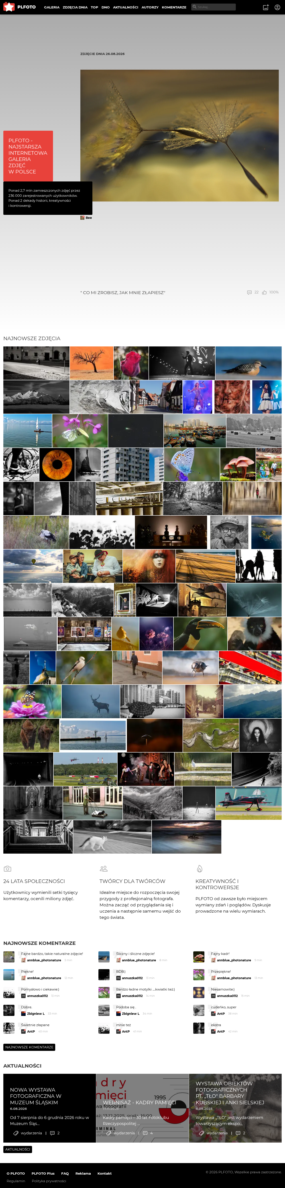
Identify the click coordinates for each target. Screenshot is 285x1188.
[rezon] (85, 634)
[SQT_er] (171, 532)
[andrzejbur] (252, 498)
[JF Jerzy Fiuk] (250, 667)
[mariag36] (157, 600)
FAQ (65, 1173)
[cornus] (33, 803)
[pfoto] (192, 464)
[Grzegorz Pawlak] (43, 667)
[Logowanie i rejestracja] (277, 7)
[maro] (137, 667)
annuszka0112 (132, 978)
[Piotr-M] (28, 769)
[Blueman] (83, 600)
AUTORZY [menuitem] (150, 7)
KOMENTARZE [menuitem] (174, 7)
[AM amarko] (202, 600)
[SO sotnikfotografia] (16, 667)
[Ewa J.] (156, 397)
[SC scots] (99, 397)
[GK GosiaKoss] (205, 566)
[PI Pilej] (182, 363)
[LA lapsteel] (259, 566)
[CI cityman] (204, 701)
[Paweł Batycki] (155, 735)
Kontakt (105, 1173)
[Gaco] (18, 498)
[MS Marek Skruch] (91, 701)
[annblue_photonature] (131, 363)
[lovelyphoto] (32, 701)
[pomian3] (156, 634)
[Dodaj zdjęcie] (266, 7)
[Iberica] (269, 464)
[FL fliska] (33, 566)
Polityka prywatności (49, 1181)
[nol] (36, 363)
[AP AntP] (85, 769)
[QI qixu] (195, 431)
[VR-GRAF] (125, 634)
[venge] (254, 600)
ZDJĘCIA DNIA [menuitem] (75, 7)
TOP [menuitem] (94, 7)
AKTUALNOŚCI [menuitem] (125, 7)
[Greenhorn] (254, 431)
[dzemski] (92, 566)
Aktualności (22, 1066)
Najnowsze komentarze (39, 943)
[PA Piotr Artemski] (149, 566)
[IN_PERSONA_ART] (51, 498)
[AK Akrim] (102, 532)
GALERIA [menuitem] (51, 7)
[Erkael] (199, 803)
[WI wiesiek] (253, 701)
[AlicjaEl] (84, 667)
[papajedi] (91, 363)
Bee (89, 218)
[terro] (249, 803)
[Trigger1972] (30, 634)
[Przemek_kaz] (191, 667)
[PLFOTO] (19, 7)
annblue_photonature (44, 960)
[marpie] (80, 431)
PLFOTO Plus (43, 1173)
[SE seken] (88, 464)
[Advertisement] (179, 255)
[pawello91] (266, 532)
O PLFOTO (16, 1173)
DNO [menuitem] (106, 7)
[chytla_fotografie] (36, 532)
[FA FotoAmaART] (57, 464)
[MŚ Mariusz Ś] (135, 431)
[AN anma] (238, 464)
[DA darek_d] (31, 735)
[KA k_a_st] (132, 464)
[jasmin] (260, 735)
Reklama (83, 1173)
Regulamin (16, 1181)
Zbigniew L (36, 1013)
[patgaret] (192, 498)
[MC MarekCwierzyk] (36, 397)
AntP (221, 1013)
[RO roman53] (249, 363)
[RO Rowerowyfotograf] (201, 634)
